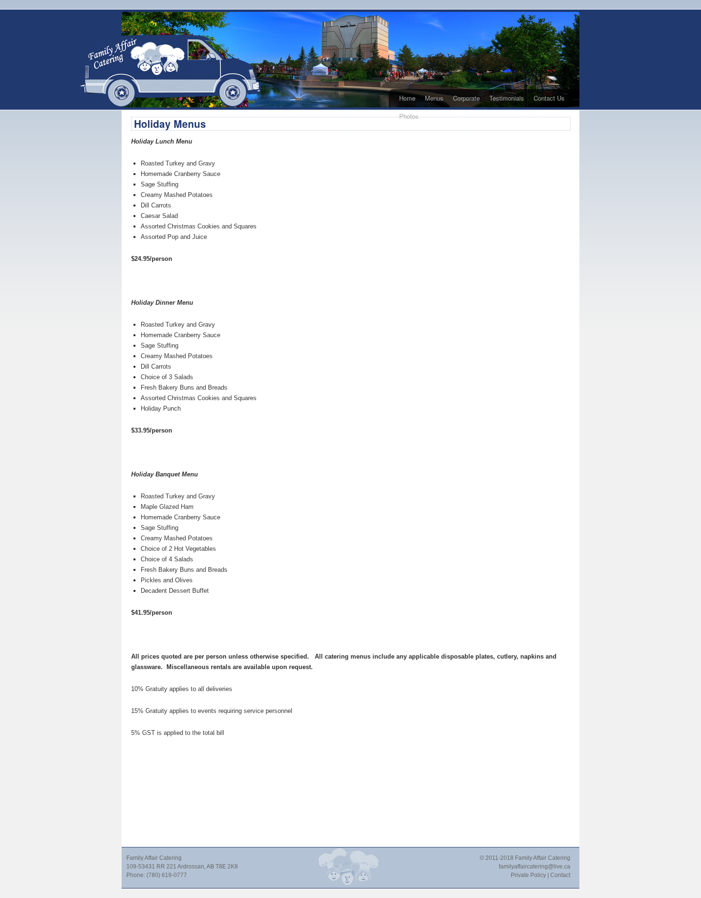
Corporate (466, 98)
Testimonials (506, 98)
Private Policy (528, 875)
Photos (409, 116)
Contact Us (549, 98)
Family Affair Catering (542, 858)
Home (407, 98)
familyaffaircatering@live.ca (534, 866)
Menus (434, 98)
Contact (560, 875)
